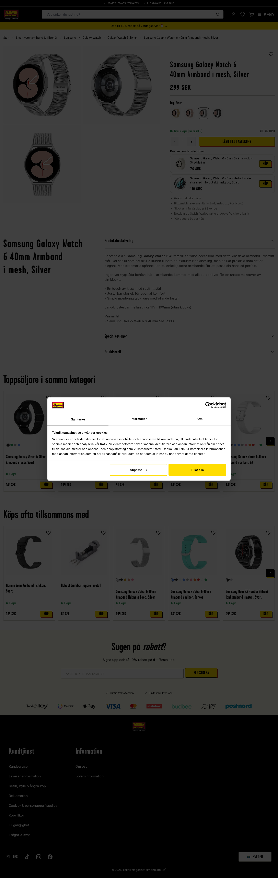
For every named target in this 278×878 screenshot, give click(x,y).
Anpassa (136, 470)
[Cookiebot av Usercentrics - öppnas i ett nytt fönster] (208, 405)
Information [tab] (139, 418)
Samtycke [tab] (78, 419)
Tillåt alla (197, 470)
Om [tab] (199, 418)
